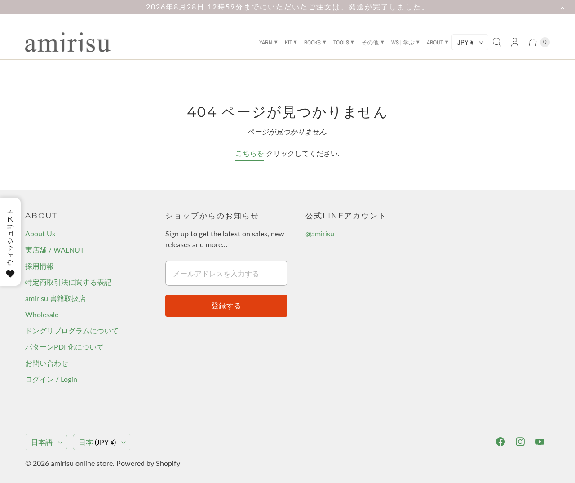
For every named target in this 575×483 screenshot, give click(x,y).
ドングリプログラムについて (72, 330)
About (435, 42)
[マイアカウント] (515, 42)
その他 (370, 42)
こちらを (249, 153)
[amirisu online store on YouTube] (540, 442)
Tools (341, 42)
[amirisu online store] (68, 42)
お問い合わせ (46, 363)
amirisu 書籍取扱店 (55, 298)
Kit (288, 42)
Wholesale (41, 314)
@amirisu (319, 233)
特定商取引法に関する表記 (68, 282)
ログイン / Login (51, 379)
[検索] (497, 42)
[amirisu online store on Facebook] (500, 442)
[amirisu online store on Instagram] (520, 442)
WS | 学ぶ (403, 42)
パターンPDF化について (64, 346)
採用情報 (39, 265)
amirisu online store (82, 463)
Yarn (265, 42)
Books (312, 42)
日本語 (42, 442)
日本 (97, 442)
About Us (40, 233)
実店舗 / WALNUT (54, 249)
